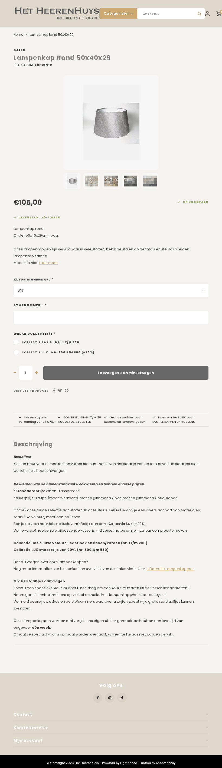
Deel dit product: (31, 390)
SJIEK (20, 50)
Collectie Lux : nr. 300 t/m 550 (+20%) (58, 352)
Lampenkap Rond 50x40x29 (52, 35)
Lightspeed (128, 763)
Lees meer (48, 262)
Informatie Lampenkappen (170, 568)
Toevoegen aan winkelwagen (125, 372)
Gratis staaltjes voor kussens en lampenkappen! (125, 419)
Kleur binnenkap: (33, 279)
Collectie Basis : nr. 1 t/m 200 (50, 342)
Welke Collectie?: (34, 334)
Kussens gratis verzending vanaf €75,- (37, 419)
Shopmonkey (165, 763)
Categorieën (116, 13)
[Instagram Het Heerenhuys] (110, 698)
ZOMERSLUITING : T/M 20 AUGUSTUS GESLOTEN (79, 419)
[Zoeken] (199, 13)
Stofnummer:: (30, 305)
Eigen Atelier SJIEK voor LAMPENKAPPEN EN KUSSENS (173, 419)
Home (18, 35)
